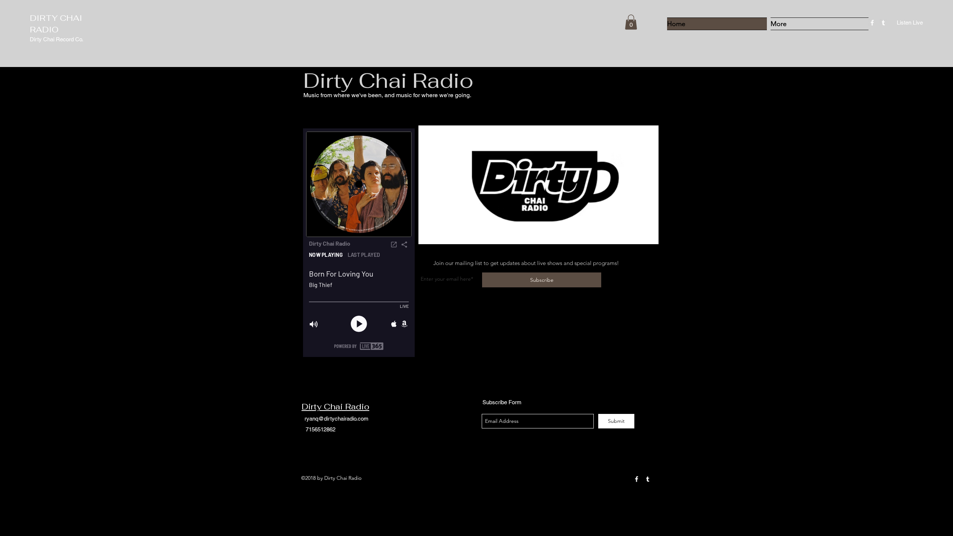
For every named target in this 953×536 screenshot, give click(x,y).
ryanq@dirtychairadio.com (337, 418)
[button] (631, 22)
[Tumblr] (883, 22)
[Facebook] (872, 22)
